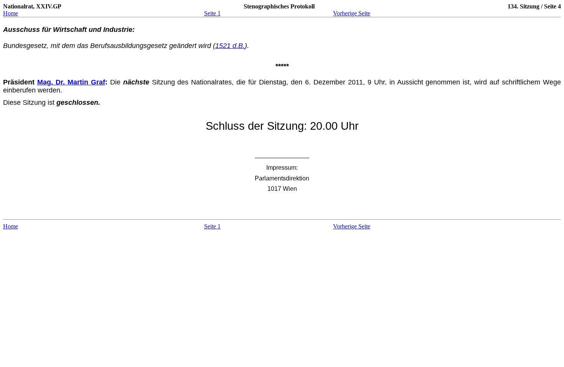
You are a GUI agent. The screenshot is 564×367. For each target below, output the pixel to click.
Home (10, 13)
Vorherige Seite (351, 13)
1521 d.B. (230, 46)
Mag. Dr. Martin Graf (71, 82)
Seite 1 (212, 13)
